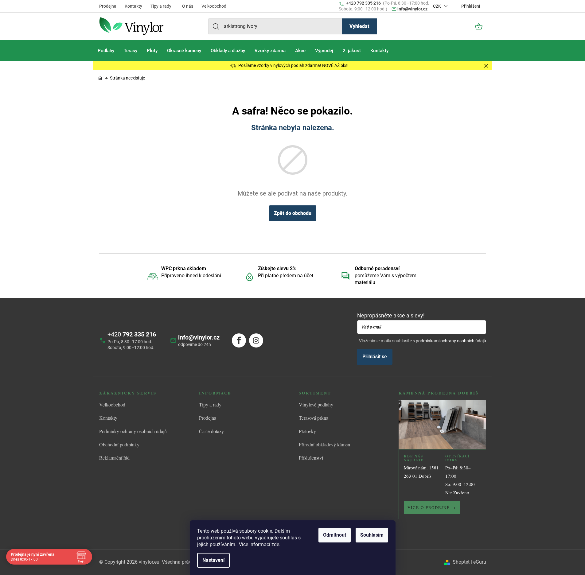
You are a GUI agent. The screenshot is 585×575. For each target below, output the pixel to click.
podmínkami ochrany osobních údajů (451, 340)
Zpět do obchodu (292, 213)
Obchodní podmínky (119, 444)
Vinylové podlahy (316, 404)
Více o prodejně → (432, 507)
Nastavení (213, 560)
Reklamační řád (114, 457)
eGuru (479, 562)
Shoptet (461, 562)
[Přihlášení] (462, 26)
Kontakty (133, 6)
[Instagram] (256, 340)
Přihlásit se (374, 356)
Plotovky (307, 431)
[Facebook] (239, 340)
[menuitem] (106, 50)
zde (275, 544)
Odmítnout (334, 535)
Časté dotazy (211, 431)
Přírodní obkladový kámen (324, 444)
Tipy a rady (160, 6)
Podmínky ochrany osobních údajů (133, 431)
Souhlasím (372, 535)
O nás (187, 6)
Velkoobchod (213, 6)
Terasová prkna (313, 417)
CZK (437, 6)
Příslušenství (311, 457)
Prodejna (107, 6)
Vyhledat (359, 26)
